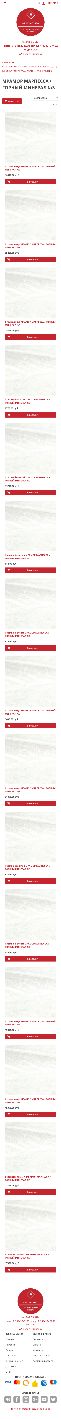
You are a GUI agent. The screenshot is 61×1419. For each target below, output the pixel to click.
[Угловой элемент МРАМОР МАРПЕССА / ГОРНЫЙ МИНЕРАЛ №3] (30, 1147)
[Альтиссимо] (30, 22)
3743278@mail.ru (30, 42)
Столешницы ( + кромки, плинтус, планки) (24, 66)
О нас (8, 1371)
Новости (10, 1344)
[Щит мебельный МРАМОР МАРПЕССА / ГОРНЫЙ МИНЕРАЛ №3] (30, 370)
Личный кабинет (14, 1360)
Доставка (10, 1366)
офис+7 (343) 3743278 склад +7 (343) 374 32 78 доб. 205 (31, 47)
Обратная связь (41, 1355)
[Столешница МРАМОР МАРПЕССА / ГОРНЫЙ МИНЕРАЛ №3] (30, 137)
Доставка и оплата (43, 1360)
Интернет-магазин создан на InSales (30, 1408)
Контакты (10, 1355)
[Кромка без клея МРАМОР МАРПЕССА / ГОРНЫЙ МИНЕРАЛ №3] (30, 525)
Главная (9, 1339)
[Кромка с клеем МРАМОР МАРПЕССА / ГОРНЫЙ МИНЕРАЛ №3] (30, 603)
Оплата (9, 1350)
